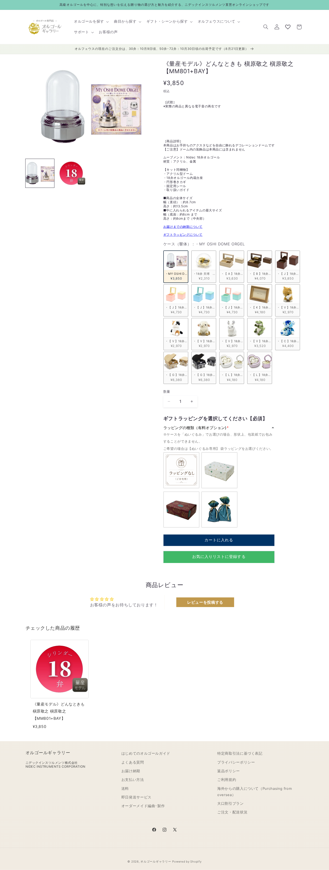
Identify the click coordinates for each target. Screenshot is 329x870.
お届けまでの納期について (183, 226)
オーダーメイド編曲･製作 (143, 806)
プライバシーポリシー (236, 762)
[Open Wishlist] (287, 27)
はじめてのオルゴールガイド (145, 753)
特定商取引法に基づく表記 (240, 753)
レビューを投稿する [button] (205, 602)
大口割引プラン (230, 803)
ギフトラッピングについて (183, 234)
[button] (91, 21)
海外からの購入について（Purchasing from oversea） (254, 791)
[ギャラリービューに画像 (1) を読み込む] (40, 173)
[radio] (175, 266)
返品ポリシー (228, 771)
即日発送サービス (136, 797)
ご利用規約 (226, 780)
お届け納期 (130, 771)
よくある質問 (132, 762)
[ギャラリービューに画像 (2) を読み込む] (71, 173)
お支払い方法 (132, 780)
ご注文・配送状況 (232, 812)
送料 (125, 788)
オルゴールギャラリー (155, 861)
